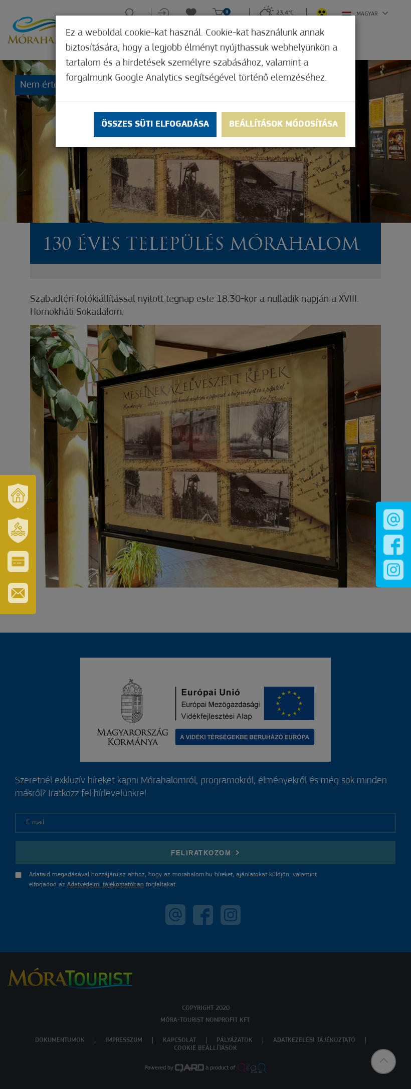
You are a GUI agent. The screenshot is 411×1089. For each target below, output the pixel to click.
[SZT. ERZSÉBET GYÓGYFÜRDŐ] (18, 530)
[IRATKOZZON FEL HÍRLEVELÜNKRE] (18, 593)
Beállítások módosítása (283, 124)
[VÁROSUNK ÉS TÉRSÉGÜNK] (18, 496)
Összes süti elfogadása (155, 124)
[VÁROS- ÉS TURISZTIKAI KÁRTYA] (18, 561)
